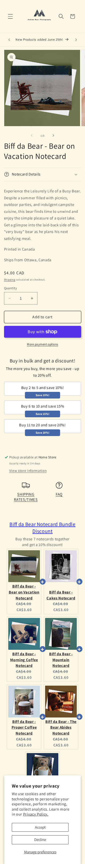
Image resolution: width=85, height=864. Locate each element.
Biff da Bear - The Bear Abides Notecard (60, 727)
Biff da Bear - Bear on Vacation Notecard (24, 592)
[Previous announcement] (9, 40)
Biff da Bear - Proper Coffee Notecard (24, 727)
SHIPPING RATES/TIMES (26, 497)
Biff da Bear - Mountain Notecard (61, 659)
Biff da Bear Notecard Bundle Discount (42, 527)
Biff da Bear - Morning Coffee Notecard (24, 659)
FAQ (59, 494)
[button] (10, 16)
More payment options (42, 344)
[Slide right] (53, 135)
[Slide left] (31, 135)
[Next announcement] (76, 40)
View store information (28, 470)
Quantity (10, 288)
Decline (40, 839)
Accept (40, 827)
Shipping (9, 279)
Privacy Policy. (35, 814)
